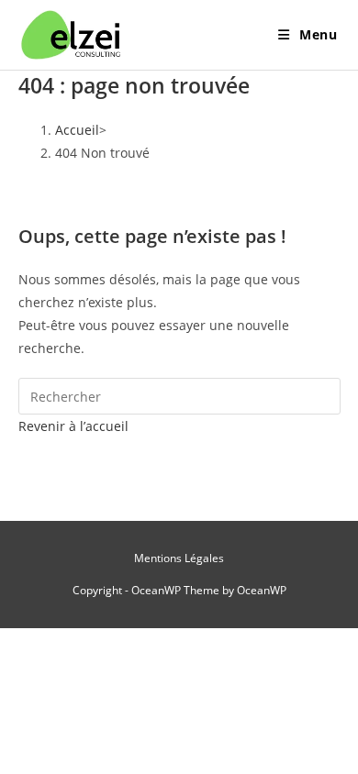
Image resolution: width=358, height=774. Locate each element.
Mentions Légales (179, 558)
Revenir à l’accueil (73, 426)
